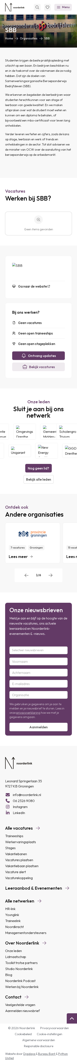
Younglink (12, 915)
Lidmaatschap (15, 957)
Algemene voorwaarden (38, 1040)
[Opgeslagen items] (47, 7)
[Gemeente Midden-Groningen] (53, 431)
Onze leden (13, 951)
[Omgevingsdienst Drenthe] (26, 431)
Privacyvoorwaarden (54, 1028)
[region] (38, 543)
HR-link (10, 909)
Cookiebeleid (23, 1034)
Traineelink (13, 921)
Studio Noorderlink (19, 969)
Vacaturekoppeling (19, 878)
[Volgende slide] (50, 575)
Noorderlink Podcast (20, 981)
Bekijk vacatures (42, 367)
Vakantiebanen (16, 854)
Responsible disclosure (38, 1046)
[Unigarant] (18, 451)
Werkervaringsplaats (20, 842)
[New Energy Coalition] (45, 451)
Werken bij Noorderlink (21, 987)
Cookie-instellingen (49, 1034)
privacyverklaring (28, 713)
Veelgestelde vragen (20, 1005)
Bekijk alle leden (38, 479)
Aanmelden (38, 727)
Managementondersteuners (25, 933)
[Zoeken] (37, 7)
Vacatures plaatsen (19, 860)
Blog (8, 975)
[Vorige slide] (26, 575)
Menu (66, 7)
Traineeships (14, 836)
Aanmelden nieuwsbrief (22, 1011)
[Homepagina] (14, 7)
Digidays (29, 1054)
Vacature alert (15, 872)
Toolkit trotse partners (21, 963)
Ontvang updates (42, 356)
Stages (10, 848)
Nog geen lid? (38, 468)
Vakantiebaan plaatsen (21, 866)
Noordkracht (14, 927)
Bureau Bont (47, 1054)
